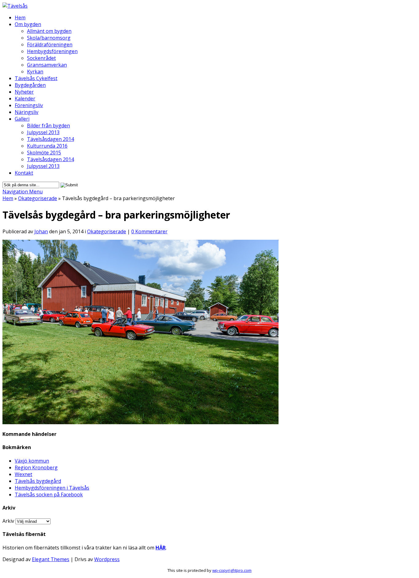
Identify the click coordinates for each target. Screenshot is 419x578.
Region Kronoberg (36, 467)
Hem (20, 17)
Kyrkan (35, 71)
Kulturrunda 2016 (47, 145)
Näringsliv (26, 112)
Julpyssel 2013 (43, 132)
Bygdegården (30, 85)
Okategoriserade (37, 198)
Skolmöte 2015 (44, 152)
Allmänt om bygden (49, 31)
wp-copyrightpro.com (232, 570)
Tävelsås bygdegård (38, 481)
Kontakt (24, 172)
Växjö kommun (32, 460)
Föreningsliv (29, 105)
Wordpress (107, 559)
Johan (41, 231)
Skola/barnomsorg (49, 37)
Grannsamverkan (47, 64)
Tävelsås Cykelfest (36, 78)
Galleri (22, 118)
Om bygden (28, 24)
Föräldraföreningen (49, 44)
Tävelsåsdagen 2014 (50, 139)
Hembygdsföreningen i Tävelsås (52, 487)
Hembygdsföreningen (52, 51)
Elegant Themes (50, 559)
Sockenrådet (41, 58)
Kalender (25, 98)
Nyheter (24, 91)
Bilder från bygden (48, 125)
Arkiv (8, 521)
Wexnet (23, 474)
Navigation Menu (22, 191)
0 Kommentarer (149, 231)
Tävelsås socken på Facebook (49, 494)
